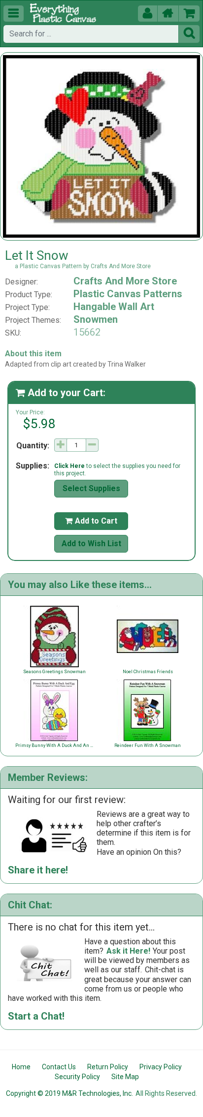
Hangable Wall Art (113, 306)
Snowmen (95, 319)
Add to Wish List (91, 543)
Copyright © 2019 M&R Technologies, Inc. (69, 1093)
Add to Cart (91, 521)
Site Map (125, 1077)
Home (21, 1067)
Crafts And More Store (125, 281)
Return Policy (107, 1067)
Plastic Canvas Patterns (127, 294)
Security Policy (77, 1077)
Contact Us (59, 1067)
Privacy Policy (160, 1067)
